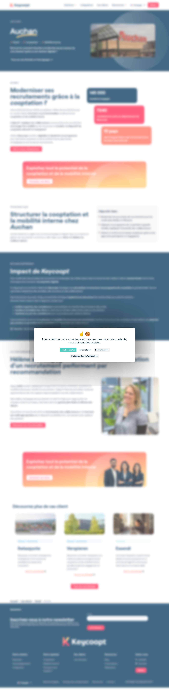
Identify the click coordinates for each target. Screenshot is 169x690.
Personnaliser (102, 350)
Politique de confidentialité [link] (84, 356)
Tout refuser (85, 350)
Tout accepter (68, 350)
